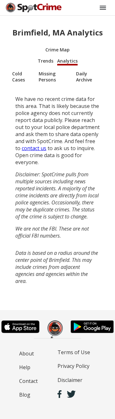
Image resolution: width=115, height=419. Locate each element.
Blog (24, 394)
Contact (28, 381)
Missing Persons (47, 77)
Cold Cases (18, 77)
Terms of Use (73, 352)
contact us (34, 148)
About (26, 353)
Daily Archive (84, 77)
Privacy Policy (73, 365)
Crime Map (57, 50)
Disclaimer (69, 380)
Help (24, 367)
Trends (45, 61)
